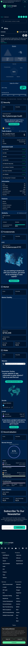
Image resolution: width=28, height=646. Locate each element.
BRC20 (17, 606)
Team (4, 574)
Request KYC (14, 281)
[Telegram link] (26, 35)
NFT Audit (5, 590)
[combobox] (8, 128)
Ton (17, 618)
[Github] (2, 548)
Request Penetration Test (14, 381)
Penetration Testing (7, 595)
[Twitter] (19, 548)
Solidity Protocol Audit (8, 615)
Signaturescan (19, 563)
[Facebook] (23, 548)
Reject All (8, 639)
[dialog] (14, 636)
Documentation (6, 563)
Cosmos (18, 604)
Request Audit (14, 124)
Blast (17, 620)
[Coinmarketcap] (9, 548)
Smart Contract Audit (8, 584)
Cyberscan (6, 16)
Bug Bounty (5, 598)
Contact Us (14, 427)
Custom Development (8, 601)
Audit (4, 566)
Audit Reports (6, 555)
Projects (5, 572)
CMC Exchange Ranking (8, 612)
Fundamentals (11, 99)
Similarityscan (19, 560)
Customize (14, 642)
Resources (5, 558)
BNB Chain (18, 587)
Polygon (18, 590)
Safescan (18, 558)
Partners (5, 577)
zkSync (18, 598)
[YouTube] (16, 548)
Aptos (17, 595)
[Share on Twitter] (21, 17)
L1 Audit (4, 587)
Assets (4, 560)
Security (3, 99)
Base (17, 609)
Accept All (20, 639)
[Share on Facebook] (19, 17)
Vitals (24, 99)
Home (2, 16)
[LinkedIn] (12, 548)
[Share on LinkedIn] (23, 17)
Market (19, 99)
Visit (25, 1)
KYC (4, 569)
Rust (17, 615)
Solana (17, 612)
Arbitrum (18, 601)
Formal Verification (7, 604)
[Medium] (5, 548)
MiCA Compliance (7, 609)
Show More (4, 42)
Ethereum (18, 584)
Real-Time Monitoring (8, 606)
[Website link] (23, 35)
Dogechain (18, 592)
